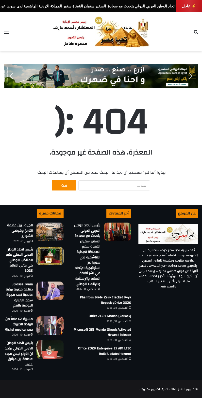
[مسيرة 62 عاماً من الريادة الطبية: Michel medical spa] (50, 325)
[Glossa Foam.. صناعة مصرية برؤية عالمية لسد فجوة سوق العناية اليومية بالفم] (50, 291)
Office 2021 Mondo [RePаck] (110, 316)
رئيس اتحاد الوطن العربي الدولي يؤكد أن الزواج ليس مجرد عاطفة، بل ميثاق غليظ (19, 353)
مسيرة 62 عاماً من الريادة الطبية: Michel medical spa (18, 324)
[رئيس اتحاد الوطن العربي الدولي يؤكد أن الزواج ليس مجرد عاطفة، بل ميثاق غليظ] (50, 349)
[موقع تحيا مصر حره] (101, 32)
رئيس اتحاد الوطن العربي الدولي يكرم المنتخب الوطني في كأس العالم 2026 (19, 260)
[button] (11, 76)
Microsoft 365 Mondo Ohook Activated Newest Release (102, 332)
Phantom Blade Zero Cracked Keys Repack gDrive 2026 (105, 300)
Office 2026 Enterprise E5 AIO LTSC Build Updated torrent (104, 351)
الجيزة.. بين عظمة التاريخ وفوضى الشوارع (20, 230)
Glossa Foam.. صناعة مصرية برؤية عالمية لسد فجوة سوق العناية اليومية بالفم (19, 295)
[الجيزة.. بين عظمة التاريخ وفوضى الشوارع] (50, 232)
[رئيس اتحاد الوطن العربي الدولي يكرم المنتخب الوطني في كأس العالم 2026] (50, 256)
